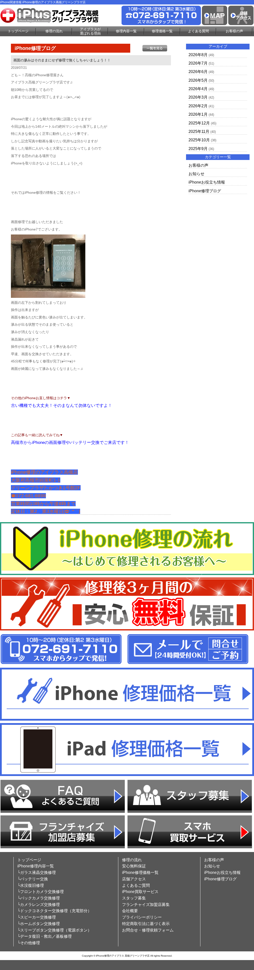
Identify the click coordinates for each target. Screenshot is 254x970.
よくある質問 (198, 31)
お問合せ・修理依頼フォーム (148, 930)
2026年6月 (198, 72)
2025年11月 (199, 131)
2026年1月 (198, 114)
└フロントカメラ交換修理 (40, 892)
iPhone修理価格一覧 (140, 872)
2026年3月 (198, 97)
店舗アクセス (134, 879)
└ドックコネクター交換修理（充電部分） (54, 911)
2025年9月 (198, 149)
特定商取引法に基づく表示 (146, 924)
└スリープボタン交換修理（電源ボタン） (54, 930)
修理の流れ (54, 31)
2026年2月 (198, 106)
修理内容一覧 (126, 31)
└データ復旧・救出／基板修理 (44, 936)
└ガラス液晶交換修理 (36, 872)
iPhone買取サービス (140, 892)
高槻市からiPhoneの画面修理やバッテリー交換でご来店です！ (70, 442)
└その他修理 (28, 943)
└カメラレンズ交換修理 (38, 904)
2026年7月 (198, 63)
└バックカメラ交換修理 (38, 898)
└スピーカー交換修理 (36, 917)
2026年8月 (198, 55)
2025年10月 (199, 140)
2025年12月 (199, 123)
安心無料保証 (134, 866)
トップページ (18, 31)
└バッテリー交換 (32, 879)
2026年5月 (198, 80)
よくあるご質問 (136, 885)
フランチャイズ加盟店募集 (146, 904)
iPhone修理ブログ (205, 191)
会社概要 (130, 911)
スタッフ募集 (134, 898)
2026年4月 (198, 89)
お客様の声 (234, 31)
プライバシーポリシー (142, 917)
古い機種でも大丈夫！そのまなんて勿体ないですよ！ (61, 405)
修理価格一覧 (162, 31)
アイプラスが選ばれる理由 (90, 31)
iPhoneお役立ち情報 (207, 182)
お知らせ (196, 174)
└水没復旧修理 (30, 885)
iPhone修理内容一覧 (35, 866)
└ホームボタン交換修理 (38, 924)
